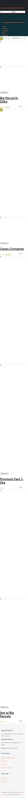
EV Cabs (3, 764)
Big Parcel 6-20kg (9, 99)
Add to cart (4, 92)
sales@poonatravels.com (11, 748)
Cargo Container (12, 249)
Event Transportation (7, 767)
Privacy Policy (4, 781)
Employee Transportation (8, 758)
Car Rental (4, 761)
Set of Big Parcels (7, 714)
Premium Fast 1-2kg (12, 480)
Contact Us (4, 778)
